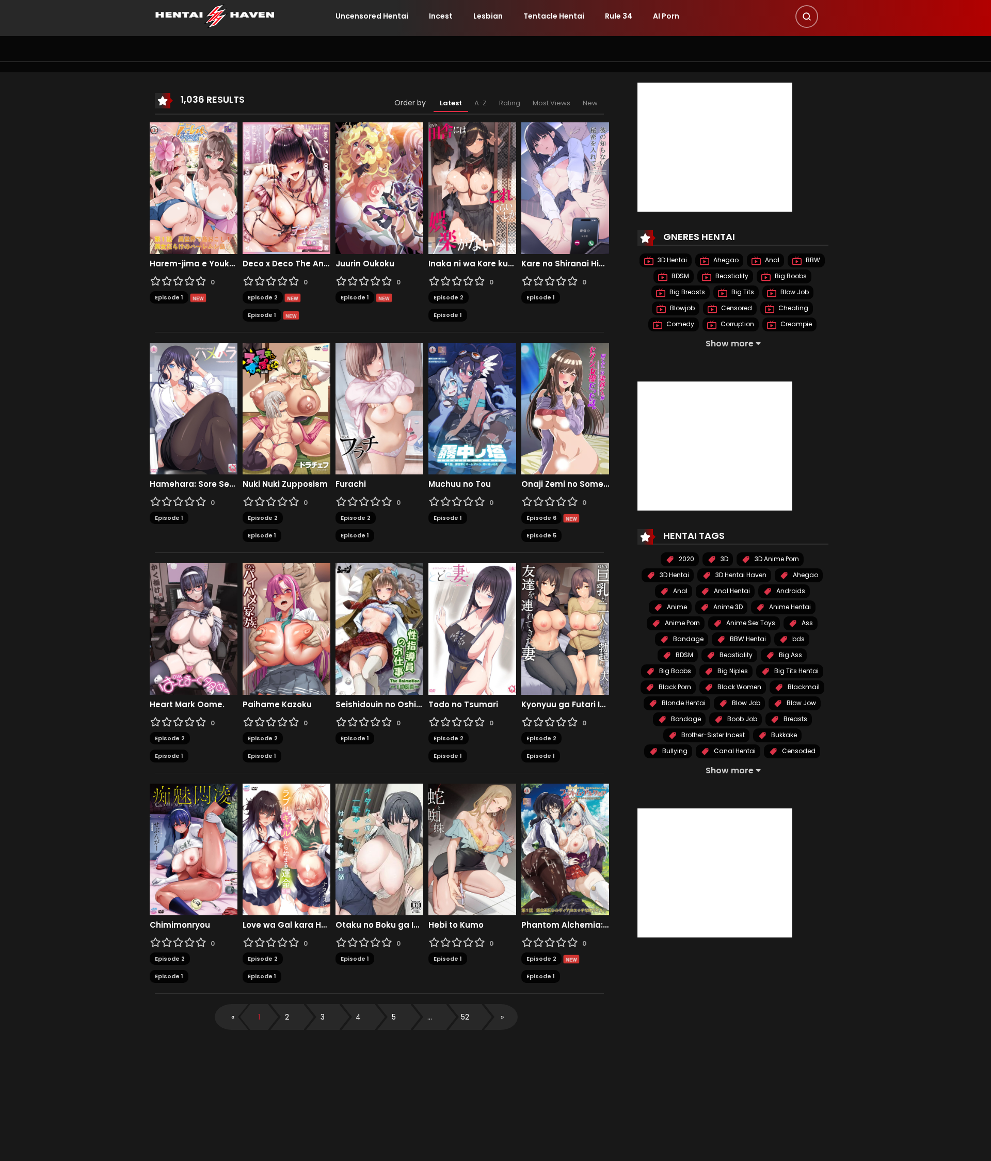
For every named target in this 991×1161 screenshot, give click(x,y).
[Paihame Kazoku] (286, 628)
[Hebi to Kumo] (472, 849)
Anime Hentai (789, 606)
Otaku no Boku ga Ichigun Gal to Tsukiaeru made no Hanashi (379, 925)
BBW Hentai (747, 638)
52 (465, 1017)
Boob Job (741, 718)
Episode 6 (541, 518)
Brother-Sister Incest (712, 734)
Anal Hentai (731, 590)
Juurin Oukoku (364, 263)
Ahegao (725, 260)
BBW (812, 260)
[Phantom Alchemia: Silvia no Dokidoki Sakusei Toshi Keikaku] (565, 849)
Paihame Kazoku (277, 704)
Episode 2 (263, 297)
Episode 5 (541, 535)
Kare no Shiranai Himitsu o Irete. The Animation (565, 263)
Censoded (798, 750)
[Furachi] (379, 408)
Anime (676, 606)
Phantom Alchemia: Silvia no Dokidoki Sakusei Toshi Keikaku (565, 925)
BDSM (679, 276)
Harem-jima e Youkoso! (193, 263)
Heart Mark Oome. (187, 704)
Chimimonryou (180, 925)
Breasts (794, 718)
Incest (441, 16)
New (590, 103)
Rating (509, 103)
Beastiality (731, 276)
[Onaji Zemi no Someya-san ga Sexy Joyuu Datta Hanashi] (565, 408)
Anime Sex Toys (750, 622)
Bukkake (783, 734)
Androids (790, 590)
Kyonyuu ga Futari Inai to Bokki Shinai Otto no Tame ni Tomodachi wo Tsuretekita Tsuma (565, 704)
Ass (806, 622)
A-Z (480, 103)
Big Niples (732, 670)
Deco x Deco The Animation (286, 263)
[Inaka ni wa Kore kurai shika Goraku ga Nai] (472, 187)
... (429, 1017)
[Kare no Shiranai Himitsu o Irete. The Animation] (565, 187)
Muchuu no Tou (459, 484)
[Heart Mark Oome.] (193, 628)
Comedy (679, 324)
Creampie (795, 324)
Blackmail (803, 686)
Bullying (674, 750)
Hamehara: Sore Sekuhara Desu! (193, 484)
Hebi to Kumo (456, 925)
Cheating (792, 308)
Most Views (551, 103)
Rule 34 (618, 16)
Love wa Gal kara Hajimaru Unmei (286, 925)
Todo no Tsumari (463, 704)
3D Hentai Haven (740, 574)
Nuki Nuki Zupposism (285, 484)
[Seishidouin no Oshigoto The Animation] (379, 628)
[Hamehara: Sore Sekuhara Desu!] (193, 408)
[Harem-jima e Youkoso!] (193, 187)
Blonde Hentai (683, 702)
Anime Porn (681, 622)
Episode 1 (169, 297)
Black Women (738, 686)
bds (798, 638)
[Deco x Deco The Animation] (286, 187)
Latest (451, 103)
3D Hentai (671, 260)
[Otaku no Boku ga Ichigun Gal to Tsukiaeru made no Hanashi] (379, 849)
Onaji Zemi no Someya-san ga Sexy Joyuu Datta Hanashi (565, 484)
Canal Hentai (734, 750)
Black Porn (674, 686)
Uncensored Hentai (371, 16)
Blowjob (681, 308)
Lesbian (488, 16)
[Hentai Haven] (215, 15)
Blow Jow (800, 702)
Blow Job (794, 292)
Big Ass (789, 654)
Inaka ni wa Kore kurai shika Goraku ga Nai (472, 263)
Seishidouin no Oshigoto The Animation (379, 704)
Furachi (350, 484)
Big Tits (742, 292)
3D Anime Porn (776, 558)
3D (723, 558)
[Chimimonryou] (193, 849)
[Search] (806, 16)
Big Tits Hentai (796, 670)
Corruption (736, 324)
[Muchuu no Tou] (472, 408)
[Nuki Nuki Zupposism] (286, 408)
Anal (771, 260)
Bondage (685, 718)
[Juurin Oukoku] (379, 187)
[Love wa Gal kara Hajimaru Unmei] (286, 849)
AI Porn (666, 16)
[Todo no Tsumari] (472, 628)
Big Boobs (790, 276)
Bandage (688, 638)
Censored (736, 308)
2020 (685, 558)
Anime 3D (727, 606)
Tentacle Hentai (553, 16)
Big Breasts (686, 292)
